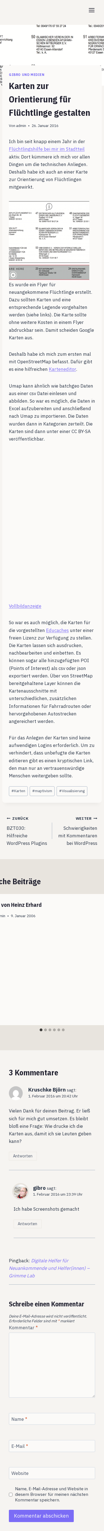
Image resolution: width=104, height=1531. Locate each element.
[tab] (41, 1029)
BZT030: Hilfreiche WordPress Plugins (27, 831)
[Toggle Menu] (91, 10)
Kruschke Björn (47, 1089)
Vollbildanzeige (25, 606)
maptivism (42, 790)
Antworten (22, 1156)
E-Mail (19, 1446)
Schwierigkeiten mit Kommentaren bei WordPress (77, 831)
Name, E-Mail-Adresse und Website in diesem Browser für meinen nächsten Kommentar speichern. (51, 1494)
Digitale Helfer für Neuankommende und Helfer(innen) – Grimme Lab (49, 1268)
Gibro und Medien (27, 75)
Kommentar (23, 1328)
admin (21, 125)
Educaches (57, 630)
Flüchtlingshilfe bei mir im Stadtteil (47, 149)
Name (19, 1419)
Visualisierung (72, 790)
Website (20, 1473)
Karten (18, 790)
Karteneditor (62, 369)
